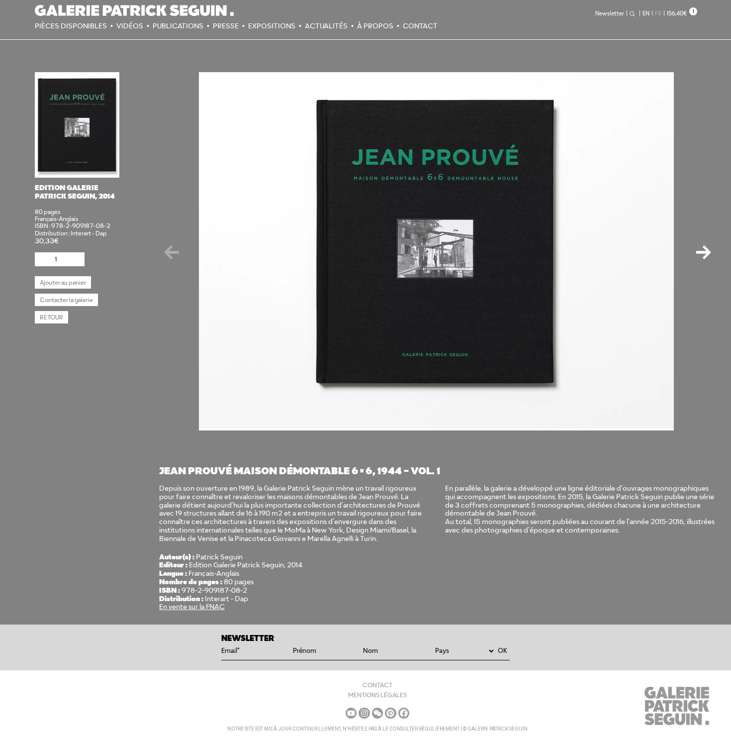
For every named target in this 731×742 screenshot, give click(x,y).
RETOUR (51, 317)
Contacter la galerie (66, 300)
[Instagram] (364, 713)
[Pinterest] (390, 713)
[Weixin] (377, 713)
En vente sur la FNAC (192, 606)
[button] (703, 247)
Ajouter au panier (63, 282)
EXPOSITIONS (271, 25)
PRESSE (226, 25)
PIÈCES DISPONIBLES (71, 25)
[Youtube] (351, 713)
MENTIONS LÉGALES (377, 695)
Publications (178, 25)
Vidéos (129, 25)
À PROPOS (375, 25)
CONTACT (420, 25)
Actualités (326, 25)
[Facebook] (403, 713)
